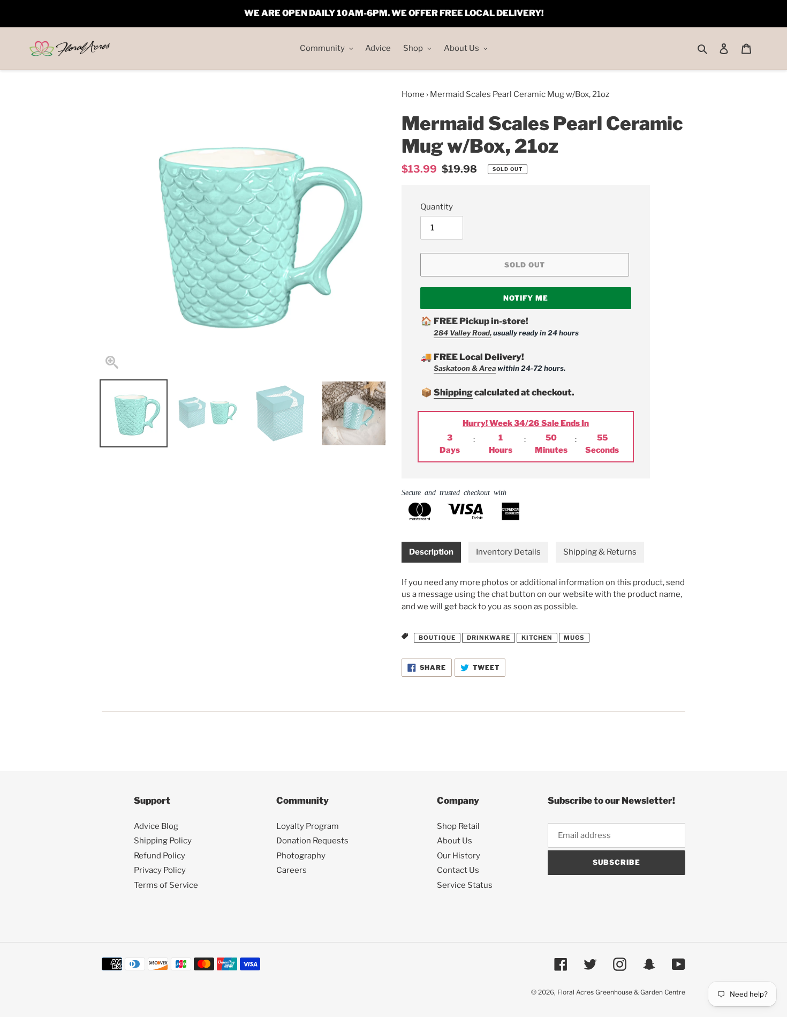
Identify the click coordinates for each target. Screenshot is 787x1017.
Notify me (525, 298)
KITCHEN (537, 637)
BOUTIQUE (437, 637)
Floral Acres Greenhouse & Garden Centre (621, 992)
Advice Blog (156, 826)
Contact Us (458, 870)
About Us (454, 841)
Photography (301, 856)
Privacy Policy (160, 870)
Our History (458, 856)
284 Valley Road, (462, 332)
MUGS (574, 637)
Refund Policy (159, 856)
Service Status (465, 885)
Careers (291, 870)
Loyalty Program (307, 826)
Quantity (436, 207)
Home (413, 94)
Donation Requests (312, 841)
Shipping (453, 392)
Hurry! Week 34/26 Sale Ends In (526, 423)
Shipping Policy (163, 841)
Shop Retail (458, 826)
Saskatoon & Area (465, 368)
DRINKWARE (488, 637)
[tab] (431, 552)
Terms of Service (166, 885)
